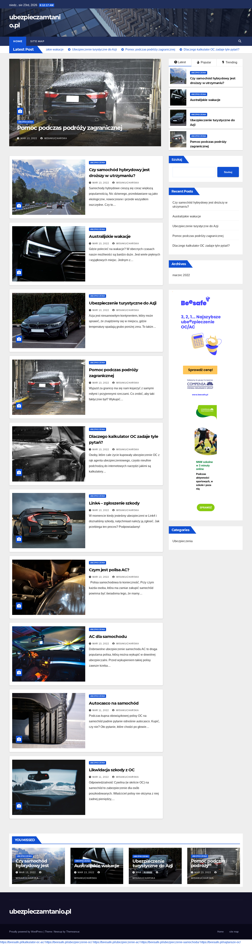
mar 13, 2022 (29, 138)
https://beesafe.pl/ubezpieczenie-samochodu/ (169, 942)
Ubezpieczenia (26, 122)
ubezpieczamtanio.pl (40, 911)
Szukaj (177, 159)
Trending (231, 62)
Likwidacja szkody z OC (111, 769)
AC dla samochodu (108, 636)
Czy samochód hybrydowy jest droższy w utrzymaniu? (32, 867)
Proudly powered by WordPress (26, 931)
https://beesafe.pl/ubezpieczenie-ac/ (116, 942)
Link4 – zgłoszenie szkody (114, 503)
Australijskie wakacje (109, 236)
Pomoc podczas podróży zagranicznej (198, 235)
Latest (182, 62)
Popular (205, 62)
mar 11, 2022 (100, 710)
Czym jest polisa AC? (109, 569)
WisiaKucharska (56, 138)
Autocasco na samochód (114, 703)
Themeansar (72, 931)
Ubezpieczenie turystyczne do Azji (122, 303)
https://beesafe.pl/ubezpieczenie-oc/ (68, 942)
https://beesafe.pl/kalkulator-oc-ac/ (22, 942)
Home (17, 41)
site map (37, 41)
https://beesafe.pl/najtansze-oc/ (220, 942)
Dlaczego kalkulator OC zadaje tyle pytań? (76, 127)
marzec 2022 (181, 275)
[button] (239, 41)
